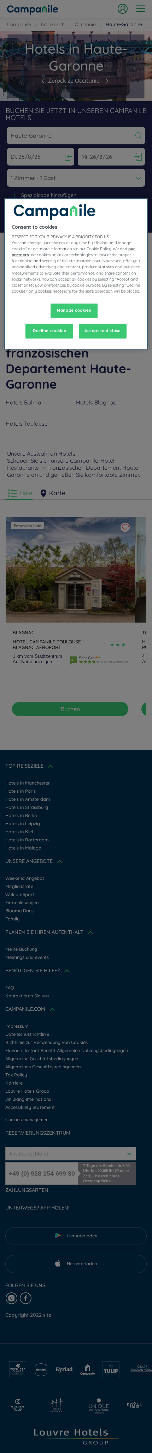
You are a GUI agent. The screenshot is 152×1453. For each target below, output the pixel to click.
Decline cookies (49, 330)
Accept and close (102, 330)
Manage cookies (74, 310)
